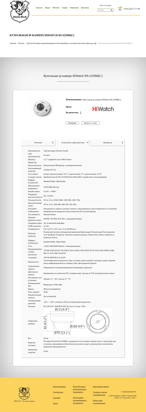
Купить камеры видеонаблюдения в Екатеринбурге (79, 400)
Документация (58, 392)
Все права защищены (29, 401)
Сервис (65, 8)
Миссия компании (59, 386)
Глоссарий (56, 398)
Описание (38, 143)
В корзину (72, 123)
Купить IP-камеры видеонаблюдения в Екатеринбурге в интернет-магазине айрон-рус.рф (61, 43)
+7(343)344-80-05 (128, 392)
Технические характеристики (72, 143)
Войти (102, 5)
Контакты (85, 8)
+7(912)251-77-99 (131, 9)
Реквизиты (74, 8)
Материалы (107, 143)
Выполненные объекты (101, 386)
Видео (47, 8)
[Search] (111, 10)
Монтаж (56, 8)
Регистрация (107, 5)
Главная (13, 43)
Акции (55, 403)
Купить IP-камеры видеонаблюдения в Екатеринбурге (79, 389)
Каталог (39, 8)
